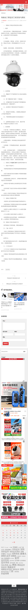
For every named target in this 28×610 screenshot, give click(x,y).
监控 (17, 558)
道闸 (22, 569)
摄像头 (23, 554)
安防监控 (5, 552)
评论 (4, 321)
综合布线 (4, 565)
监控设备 (12, 563)
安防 (22, 549)
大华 (2, 549)
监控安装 (5, 560)
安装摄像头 (8, 549)
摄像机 (13, 556)
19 (10, 535)
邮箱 (15, 331)
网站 (4, 337)
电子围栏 (12, 558)
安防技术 (4, 20)
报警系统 (16, 554)
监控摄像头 (23, 560)
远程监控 (16, 569)
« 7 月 (13, 542)
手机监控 (8, 554)
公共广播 (21, 547)
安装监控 (16, 549)
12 (10, 533)
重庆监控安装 (5, 571)
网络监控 (21, 565)
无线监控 (19, 556)
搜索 (24, 351)
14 (17, 533)
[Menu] (26, 2)
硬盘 (17, 563)
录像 (22, 552)
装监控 (4, 567)
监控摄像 (17, 560)
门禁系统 (16, 571)
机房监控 (24, 556)
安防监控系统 (15, 552)
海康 (2, 558)
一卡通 (10, 547)
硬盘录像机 (21, 562)
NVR (2, 547)
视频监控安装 (6, 569)
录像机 (3, 554)
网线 (10, 565)
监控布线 (12, 560)
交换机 (15, 547)
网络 (14, 565)
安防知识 (3, 13)
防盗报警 (5, 573)
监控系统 (8, 269)
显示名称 (5, 331)
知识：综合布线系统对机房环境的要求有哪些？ (19, 304)
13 (14, 533)
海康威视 (7, 558)
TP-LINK (6, 547)
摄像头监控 (5, 556)
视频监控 (11, 567)
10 (3, 533)
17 (3, 535)
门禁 (11, 571)
